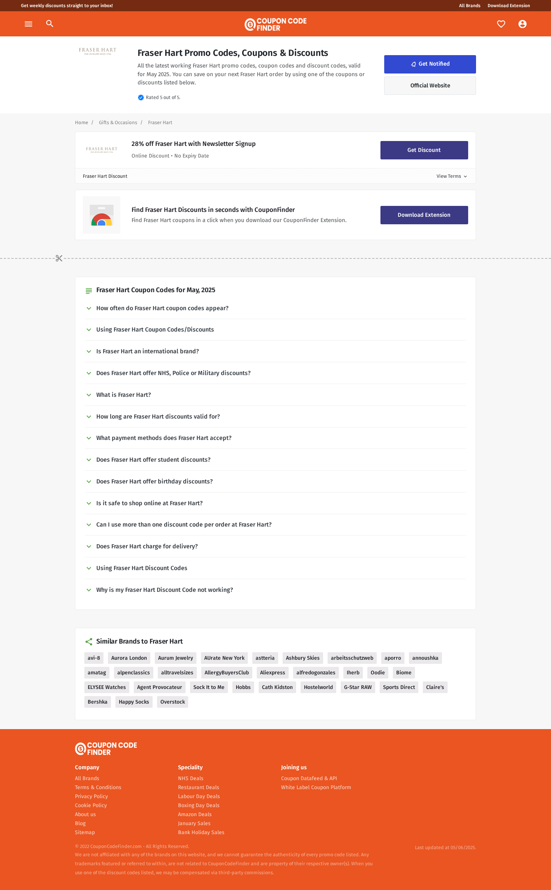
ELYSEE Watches (107, 687)
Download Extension (509, 5)
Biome (404, 672)
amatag (97, 672)
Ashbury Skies (303, 658)
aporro (393, 658)
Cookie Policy (91, 805)
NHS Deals (191, 778)
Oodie (378, 672)
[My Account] (522, 23)
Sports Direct (399, 687)
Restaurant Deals (198, 787)
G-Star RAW (358, 687)
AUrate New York (224, 658)
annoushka (425, 658)
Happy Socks (134, 702)
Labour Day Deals (199, 796)
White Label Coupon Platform (316, 787)
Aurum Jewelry (175, 658)
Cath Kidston (277, 687)
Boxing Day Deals (199, 805)
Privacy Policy (91, 796)
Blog (80, 823)
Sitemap (85, 832)
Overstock (172, 702)
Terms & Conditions (98, 787)
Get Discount (424, 150)
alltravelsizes (177, 672)
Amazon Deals (195, 814)
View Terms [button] (452, 176)
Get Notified (429, 64)
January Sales (194, 823)
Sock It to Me (209, 687)
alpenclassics (133, 672)
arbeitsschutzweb (352, 658)
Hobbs (243, 687)
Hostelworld (318, 687)
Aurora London (129, 658)
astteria (265, 658)
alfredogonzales (315, 672)
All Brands (470, 5)
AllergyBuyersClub (227, 672)
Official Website (430, 85)
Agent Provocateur (159, 687)
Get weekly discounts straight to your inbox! (67, 5)
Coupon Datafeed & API (309, 778)
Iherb (353, 672)
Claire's (435, 687)
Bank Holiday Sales (201, 832)
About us (85, 814)
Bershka (98, 702)
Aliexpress (272, 672)
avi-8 (94, 658)
